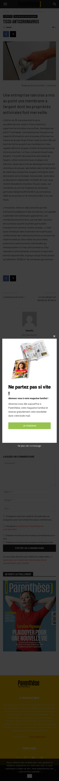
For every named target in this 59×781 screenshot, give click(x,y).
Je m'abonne (29, 425)
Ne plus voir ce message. (29, 445)
